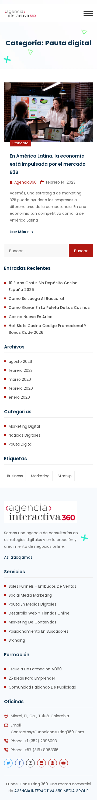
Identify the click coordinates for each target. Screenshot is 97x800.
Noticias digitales (24, 435)
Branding (17, 640)
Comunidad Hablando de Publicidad (42, 687)
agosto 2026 (20, 361)
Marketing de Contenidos (32, 622)
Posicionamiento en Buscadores (38, 631)
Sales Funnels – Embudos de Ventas (42, 586)
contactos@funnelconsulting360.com (47, 732)
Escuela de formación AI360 (35, 669)
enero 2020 (19, 397)
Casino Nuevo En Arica (31, 316)
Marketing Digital (24, 426)
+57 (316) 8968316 (41, 750)
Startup (65, 476)
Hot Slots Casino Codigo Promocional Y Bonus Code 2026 (47, 329)
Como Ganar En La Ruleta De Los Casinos (49, 307)
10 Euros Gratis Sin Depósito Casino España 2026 (43, 286)
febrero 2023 (21, 370)
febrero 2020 (21, 388)
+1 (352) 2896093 (41, 741)
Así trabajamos (18, 557)
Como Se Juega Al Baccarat (36, 298)
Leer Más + (20, 231)
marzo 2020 (20, 379)
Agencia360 (25, 182)
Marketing (40, 476)
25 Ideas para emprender (32, 678)
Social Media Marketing (30, 595)
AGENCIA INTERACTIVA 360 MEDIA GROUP (51, 790)
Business (15, 476)
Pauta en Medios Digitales (32, 604)
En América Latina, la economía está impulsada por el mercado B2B (47, 164)
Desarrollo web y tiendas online (39, 613)
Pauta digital (20, 444)
